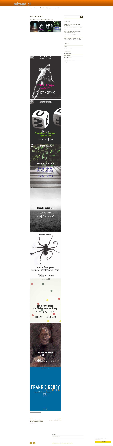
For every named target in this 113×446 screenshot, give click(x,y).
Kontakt (54, 7)
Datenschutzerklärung (56, 436)
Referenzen (48, 7)
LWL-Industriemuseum (68, 53)
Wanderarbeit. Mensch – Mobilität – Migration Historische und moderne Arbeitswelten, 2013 (72, 39)
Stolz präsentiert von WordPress (67, 443)
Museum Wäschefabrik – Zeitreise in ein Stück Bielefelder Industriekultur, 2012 (72, 32)
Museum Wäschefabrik (68, 57)
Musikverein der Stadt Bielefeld (69, 59)
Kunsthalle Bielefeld (67, 51)
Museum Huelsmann (67, 55)
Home (31, 7)
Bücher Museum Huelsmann (69, 48)
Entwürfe (35, 7)
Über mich (42, 7)
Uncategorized (66, 62)
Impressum (54, 434)
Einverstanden (103, 441)
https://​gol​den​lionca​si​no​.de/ (35, 411)
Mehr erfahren (98, 439)
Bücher (65, 46)
